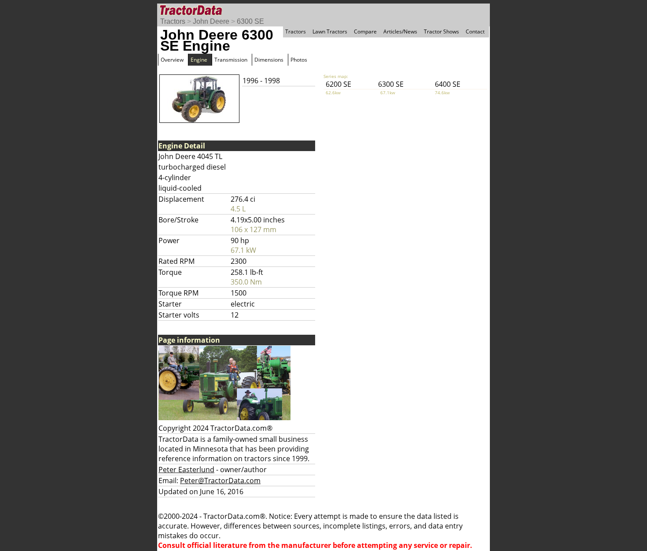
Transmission (230, 59)
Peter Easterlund (186, 469)
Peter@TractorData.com (220, 480)
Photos (298, 59)
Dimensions (268, 59)
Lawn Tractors (329, 31)
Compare (365, 31)
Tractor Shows (441, 31)
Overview (172, 59)
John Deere (211, 21)
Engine (199, 59)
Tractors (172, 21)
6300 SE (250, 21)
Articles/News (400, 31)
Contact (475, 31)
